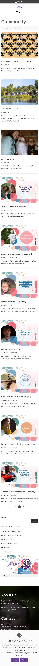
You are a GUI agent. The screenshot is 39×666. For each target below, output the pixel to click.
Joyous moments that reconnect (15, 206)
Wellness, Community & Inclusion (11, 531)
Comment (14, 210)
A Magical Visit (7, 159)
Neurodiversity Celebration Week (11, 535)
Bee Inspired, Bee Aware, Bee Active (16, 61)
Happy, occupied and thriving (13, 301)
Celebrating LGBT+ (7, 539)
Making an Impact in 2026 (9, 543)
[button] (19, 12)
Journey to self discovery (12, 349)
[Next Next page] (28, 506)
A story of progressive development (16, 254)
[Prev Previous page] (11, 506)
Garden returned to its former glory (16, 396)
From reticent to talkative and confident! (18, 444)
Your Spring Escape (9, 109)
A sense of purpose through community (18, 491)
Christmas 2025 (6, 547)
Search (3, 517)
